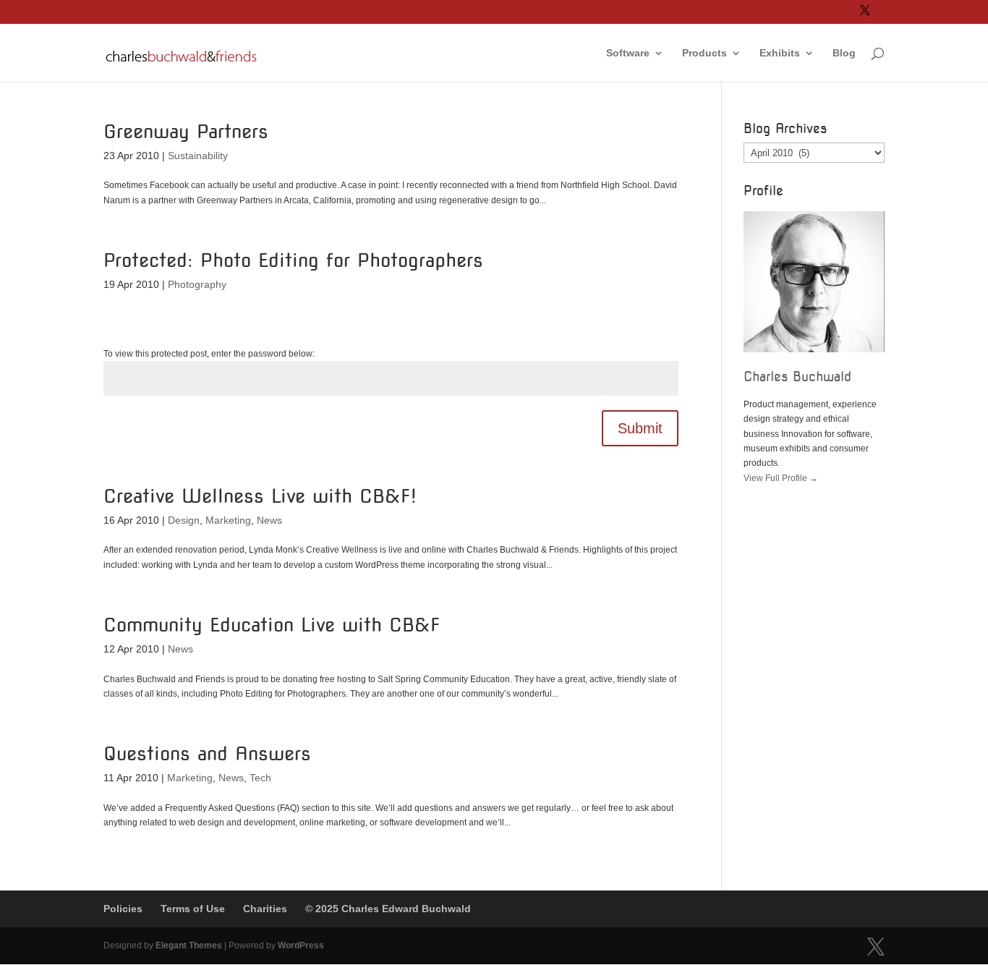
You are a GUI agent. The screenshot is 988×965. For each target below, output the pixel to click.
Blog (844, 53)
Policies (122, 908)
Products (704, 53)
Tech (260, 777)
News (269, 520)
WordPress (301, 945)
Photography (197, 284)
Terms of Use (193, 908)
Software (628, 53)
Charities (265, 908)
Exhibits (779, 53)
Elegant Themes (189, 945)
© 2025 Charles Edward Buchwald (388, 908)
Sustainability (198, 155)
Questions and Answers (207, 753)
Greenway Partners (185, 131)
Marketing (228, 520)
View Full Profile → (781, 478)
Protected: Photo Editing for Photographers (293, 260)
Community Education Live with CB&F (271, 624)
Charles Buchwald (797, 376)
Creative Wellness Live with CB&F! (260, 496)
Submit (640, 428)
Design (184, 520)
